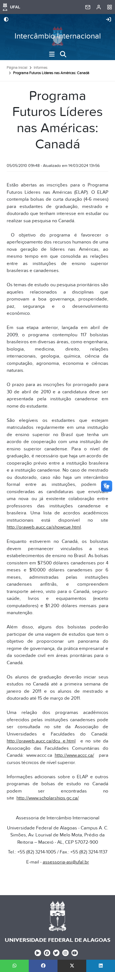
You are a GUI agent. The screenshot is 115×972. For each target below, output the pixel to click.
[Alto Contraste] (6, 19)
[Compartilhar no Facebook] (43, 966)
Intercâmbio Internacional (58, 36)
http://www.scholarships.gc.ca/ (47, 798)
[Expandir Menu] (52, 54)
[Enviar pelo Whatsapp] (14, 966)
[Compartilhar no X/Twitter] (72, 966)
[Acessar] (109, 19)
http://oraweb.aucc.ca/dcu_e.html (41, 741)
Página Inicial (17, 67)
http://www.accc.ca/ (74, 755)
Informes (40, 67)
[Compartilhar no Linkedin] (100, 966)
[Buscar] (63, 54)
